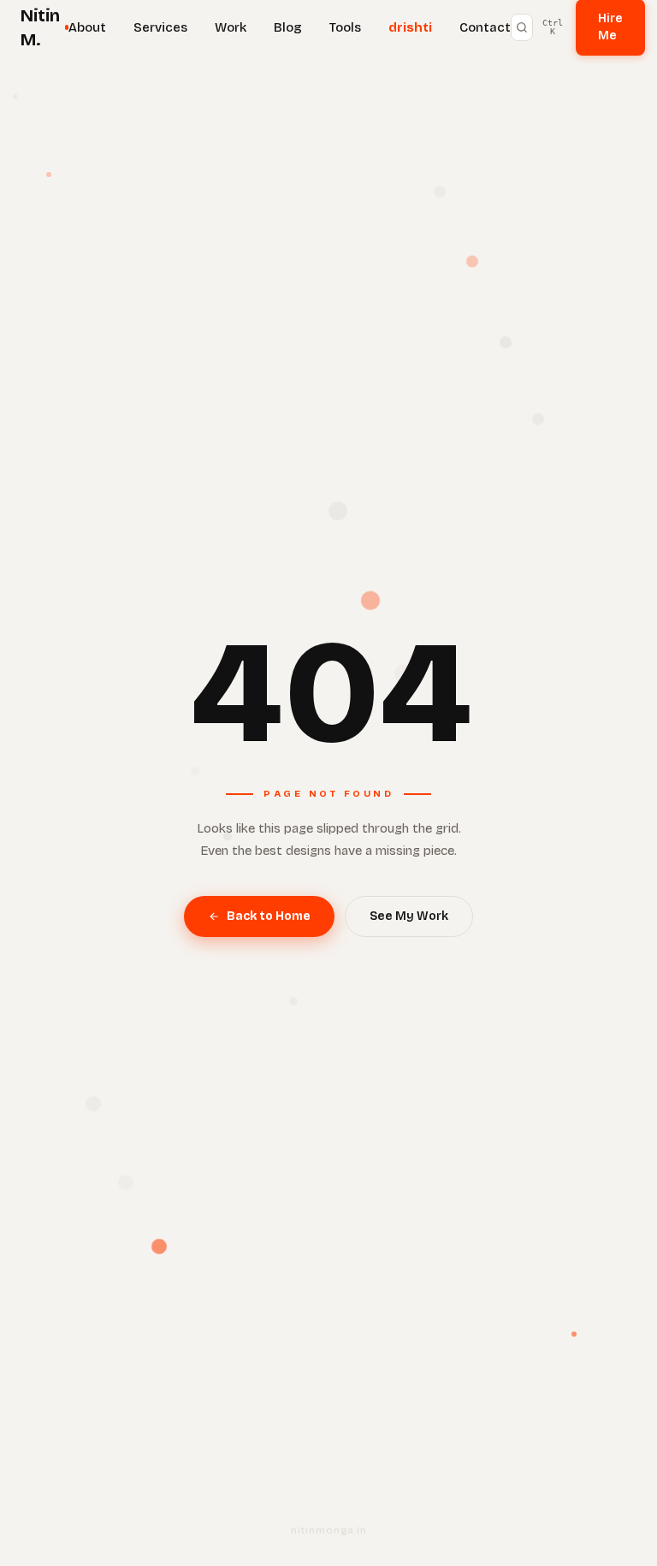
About (87, 27)
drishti (410, 27)
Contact (485, 27)
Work (230, 27)
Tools (345, 27)
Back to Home (269, 916)
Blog (288, 27)
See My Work (409, 916)
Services (160, 27)
